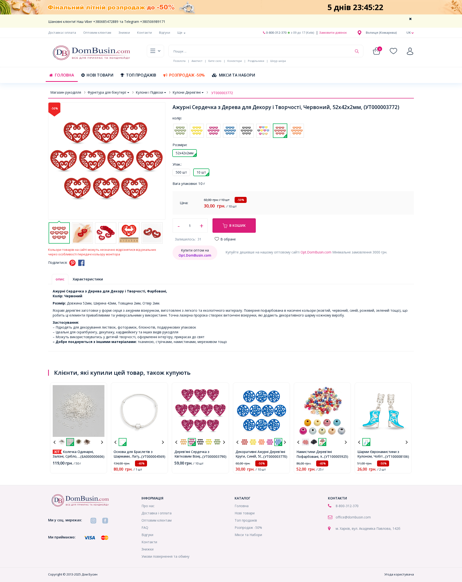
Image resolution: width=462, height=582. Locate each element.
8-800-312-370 (347, 506)
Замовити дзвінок (332, 32)
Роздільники (256, 61)
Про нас (147, 506)
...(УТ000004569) (152, 456)
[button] (381, 32)
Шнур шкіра (278, 61)
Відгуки (164, 32)
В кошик (237, 225)
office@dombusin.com (353, 517)
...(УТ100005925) (335, 456)
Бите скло (214, 61)
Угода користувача (399, 574)
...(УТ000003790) (213, 456)
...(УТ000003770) (274, 456)
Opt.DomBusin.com (316, 252)
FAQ (144, 527)
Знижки (124, 32)
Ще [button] (180, 32)
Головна (64, 75)
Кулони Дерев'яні (187, 92)
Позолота (179, 61)
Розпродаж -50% (187, 75)
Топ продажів (141, 75)
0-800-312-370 (275, 32)
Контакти (144, 32)
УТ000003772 (222, 93)
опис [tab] (60, 279)
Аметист (197, 61)
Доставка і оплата (62, 32)
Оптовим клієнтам (97, 32)
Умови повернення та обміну (165, 556)
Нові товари (100, 75)
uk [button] (408, 32)
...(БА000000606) (91, 456)
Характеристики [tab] (88, 279)
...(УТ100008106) (396, 456)
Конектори (234, 61)
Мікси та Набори (237, 75)
